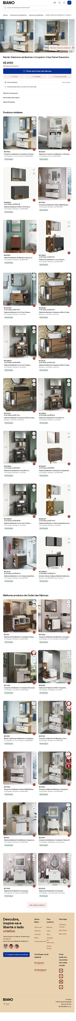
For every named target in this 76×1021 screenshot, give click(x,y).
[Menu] (69, 3)
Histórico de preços (10, 93)
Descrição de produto (11, 97)
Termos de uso (66, 1004)
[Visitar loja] (17, 36)
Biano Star (62, 934)
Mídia (36, 938)
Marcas (49, 927)
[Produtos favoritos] (59, 3)
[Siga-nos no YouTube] (61, 982)
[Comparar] (34, 122)
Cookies (68, 999)
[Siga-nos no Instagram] (61, 971)
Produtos (39, 963)
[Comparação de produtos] (55, 3)
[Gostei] (68, 118)
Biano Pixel (63, 930)
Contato (37, 934)
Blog (48, 934)
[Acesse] (64, 3)
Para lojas (63, 919)
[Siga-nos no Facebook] (61, 976)
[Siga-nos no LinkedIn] (61, 987)
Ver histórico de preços (10, 66)
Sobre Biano (36, 920)
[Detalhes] (34, 149)
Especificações (9, 102)
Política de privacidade (63, 1002)
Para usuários (50, 920)
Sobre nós (38, 927)
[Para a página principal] (9, 2)
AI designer (40, 970)
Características (40, 941)
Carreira (37, 931)
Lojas (48, 931)
